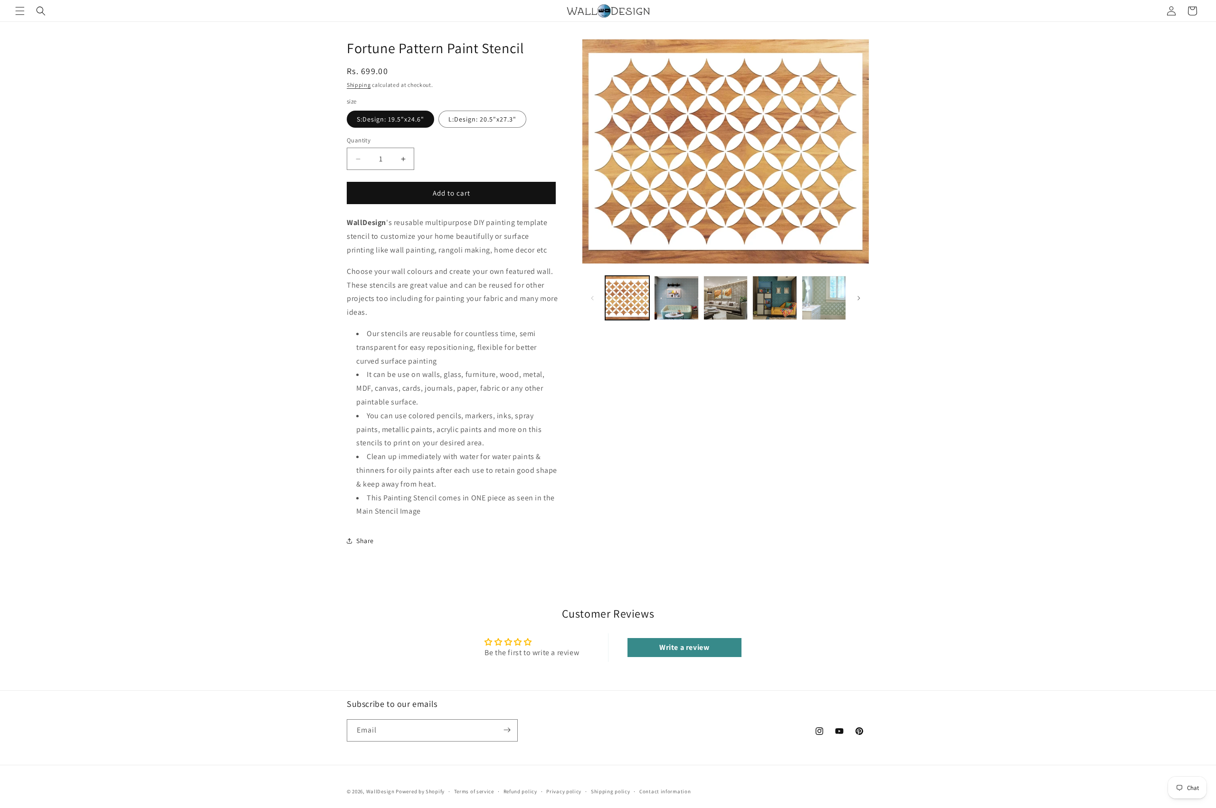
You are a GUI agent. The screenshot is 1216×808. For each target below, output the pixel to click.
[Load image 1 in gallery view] (627, 298)
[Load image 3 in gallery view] (725, 298)
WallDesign (380, 791)
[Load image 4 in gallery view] (774, 298)
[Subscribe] (506, 730)
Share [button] (365, 540)
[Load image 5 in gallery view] (824, 298)
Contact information (665, 791)
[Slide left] (592, 298)
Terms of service (474, 791)
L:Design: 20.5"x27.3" (482, 119)
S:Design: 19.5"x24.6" (390, 119)
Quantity (358, 140)
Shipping (359, 84)
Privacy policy (563, 791)
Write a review (684, 647)
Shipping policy (610, 791)
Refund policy (520, 791)
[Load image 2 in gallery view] (676, 298)
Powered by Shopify (420, 791)
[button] (20, 10)
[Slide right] (858, 298)
